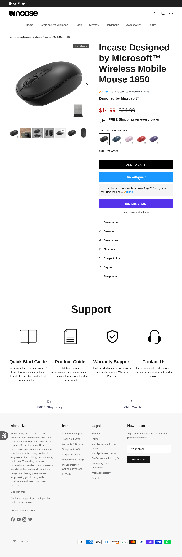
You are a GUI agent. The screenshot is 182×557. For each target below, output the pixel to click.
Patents (96, 478)
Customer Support (72, 433)
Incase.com (22, 541)
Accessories (133, 24)
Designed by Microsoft (54, 24)
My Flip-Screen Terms (104, 453)
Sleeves (94, 24)
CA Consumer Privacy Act (106, 458)
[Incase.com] (23, 13)
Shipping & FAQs (71, 449)
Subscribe (139, 460)
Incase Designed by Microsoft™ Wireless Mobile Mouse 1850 (43, 37)
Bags (79, 24)
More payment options (136, 211)
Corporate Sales (71, 454)
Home (29, 24)
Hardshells (112, 24)
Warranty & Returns (73, 444)
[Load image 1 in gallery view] (50, 83)
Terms (95, 438)
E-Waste (66, 474)
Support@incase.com (23, 510)
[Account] (154, 13)
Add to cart (135, 164)
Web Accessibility (101, 472)
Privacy (96, 433)
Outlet (152, 24)
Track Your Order (71, 438)
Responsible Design (73, 459)
